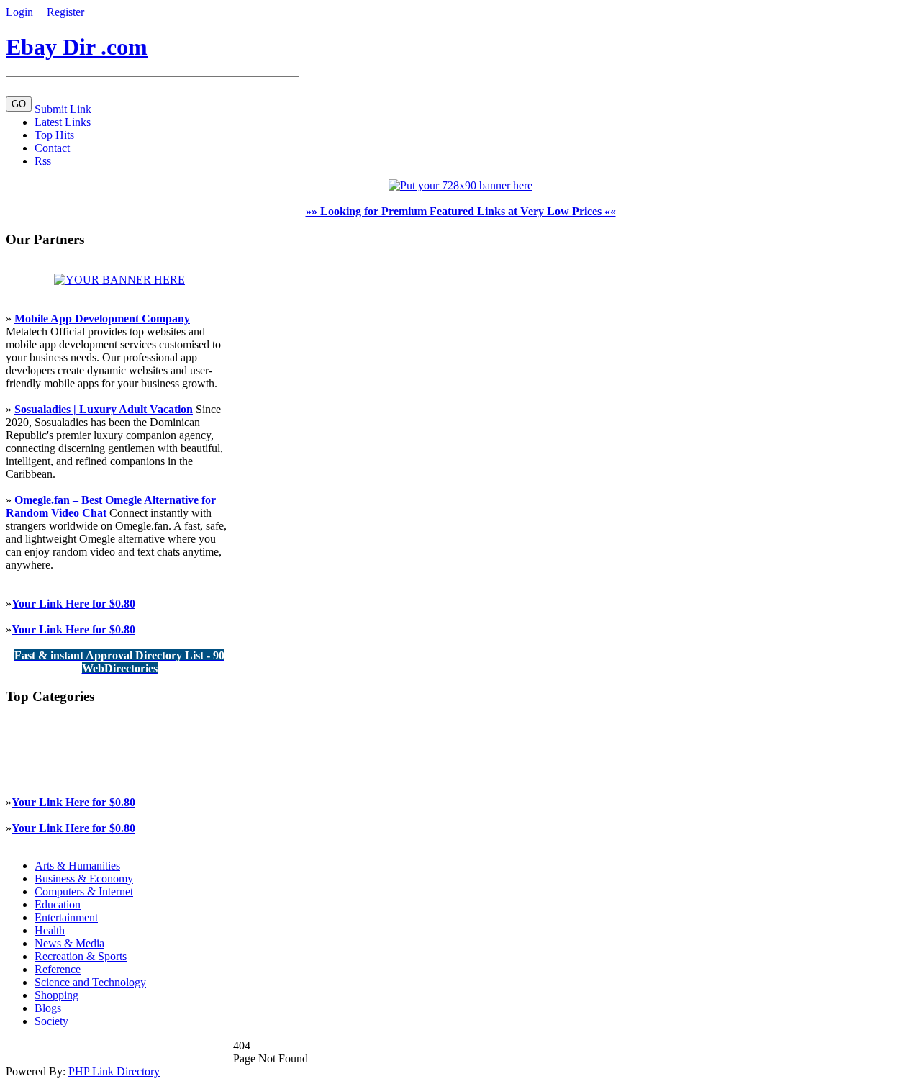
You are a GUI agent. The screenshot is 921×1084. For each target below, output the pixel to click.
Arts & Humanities (77, 865)
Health (50, 930)
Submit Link (63, 109)
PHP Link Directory (114, 1071)
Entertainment (66, 917)
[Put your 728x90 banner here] (460, 185)
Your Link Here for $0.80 (73, 603)
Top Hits (54, 135)
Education (58, 904)
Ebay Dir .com (77, 47)
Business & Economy (84, 878)
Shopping (56, 995)
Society (51, 1021)
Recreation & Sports (81, 956)
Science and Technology (90, 982)
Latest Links (63, 122)
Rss (43, 161)
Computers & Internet (84, 891)
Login (19, 12)
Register (65, 12)
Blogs (48, 1008)
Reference (58, 969)
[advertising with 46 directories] (119, 280)
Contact (52, 148)
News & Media (69, 943)
